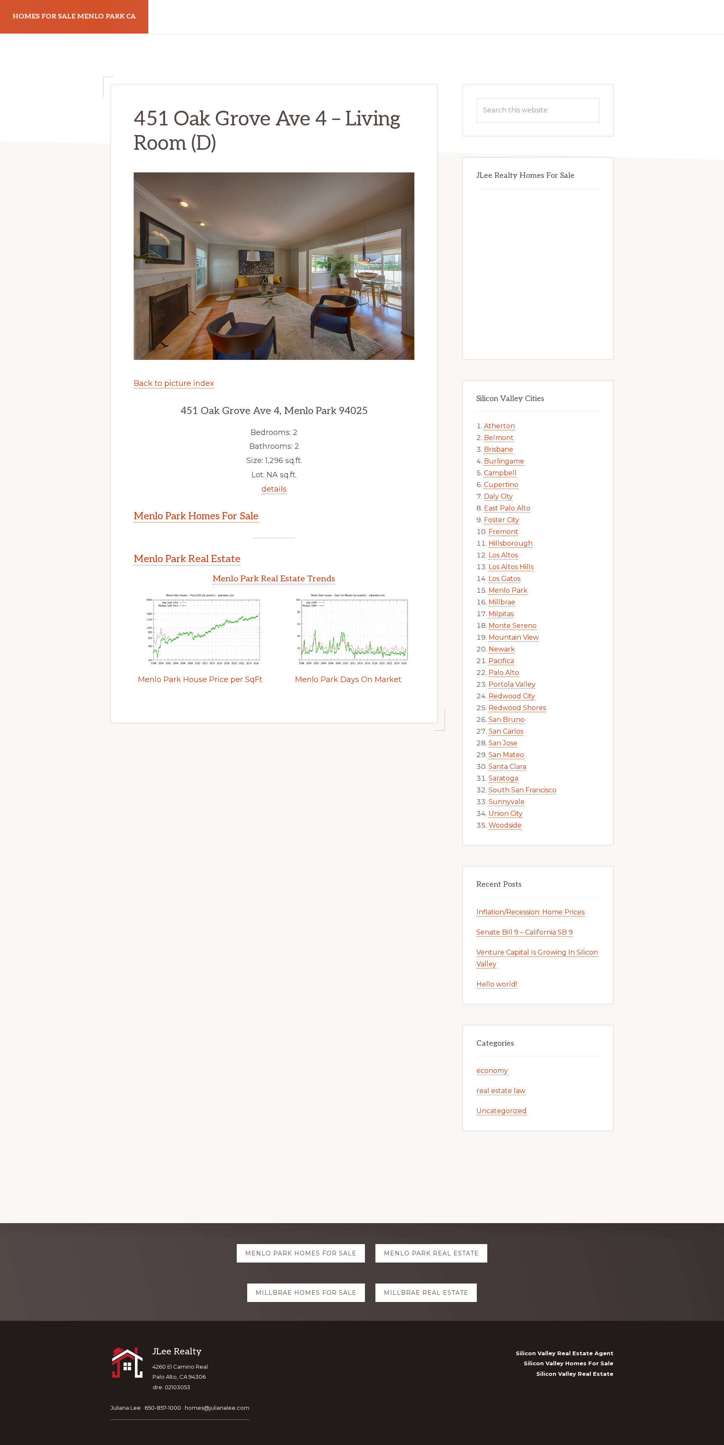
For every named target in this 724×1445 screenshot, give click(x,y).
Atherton (499, 426)
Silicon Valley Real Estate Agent (564, 1353)
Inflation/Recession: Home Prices (530, 912)
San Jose (503, 743)
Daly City (498, 496)
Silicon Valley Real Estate (574, 1373)
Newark (502, 649)
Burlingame (504, 461)
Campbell (500, 473)
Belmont (499, 438)
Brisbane (498, 449)
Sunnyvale (507, 802)
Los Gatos (504, 579)
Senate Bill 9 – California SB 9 (524, 932)
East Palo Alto (507, 508)
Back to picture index (174, 383)
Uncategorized (501, 1111)
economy (492, 1071)
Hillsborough (511, 543)
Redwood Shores (517, 708)
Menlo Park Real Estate (187, 559)
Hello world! (496, 984)
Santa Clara (507, 767)
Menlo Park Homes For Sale (196, 516)
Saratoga (503, 778)
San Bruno (507, 720)
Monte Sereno (513, 626)
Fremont (503, 532)
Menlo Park (508, 590)
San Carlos (506, 731)
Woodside (505, 825)
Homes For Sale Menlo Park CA (74, 17)
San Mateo (506, 755)
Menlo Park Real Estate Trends (274, 579)
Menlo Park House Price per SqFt (200, 679)
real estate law (500, 1091)
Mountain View (514, 637)
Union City (505, 814)
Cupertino (501, 485)
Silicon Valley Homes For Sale (568, 1363)
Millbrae (502, 602)
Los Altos (503, 555)
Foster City (501, 520)
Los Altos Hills (511, 567)
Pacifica (501, 661)
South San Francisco (522, 790)
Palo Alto (504, 673)
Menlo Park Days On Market (348, 679)
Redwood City (512, 696)
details (274, 489)
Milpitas (501, 614)
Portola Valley (512, 684)
